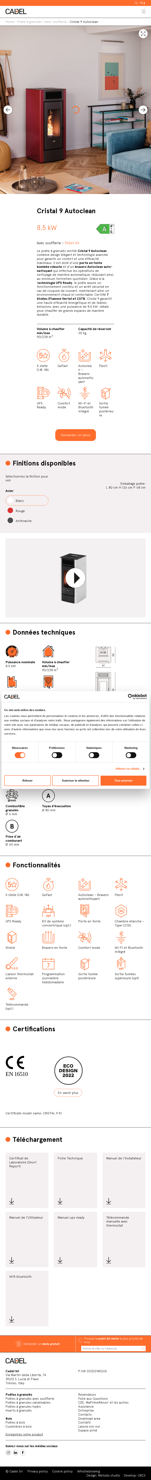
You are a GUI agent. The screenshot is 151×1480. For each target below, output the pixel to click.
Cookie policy (62, 1471)
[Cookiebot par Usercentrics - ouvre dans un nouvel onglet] (131, 696)
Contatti (84, 1422)
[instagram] (8, 1452)
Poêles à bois (15, 1422)
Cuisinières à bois (19, 1426)
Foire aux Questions (93, 1398)
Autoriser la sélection (75, 780)
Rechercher (136, 3)
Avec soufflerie (56, 22)
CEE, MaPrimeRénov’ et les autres (103, 1402)
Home (10, 22)
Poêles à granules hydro (23, 1406)
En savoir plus (68, 1093)
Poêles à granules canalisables (28, 1402)
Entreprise (86, 1410)
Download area (89, 1418)
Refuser (27, 780)
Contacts (85, 1414)
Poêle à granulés (29, 22)
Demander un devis (75, 435)
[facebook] (23, 1452)
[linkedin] (15, 1452)
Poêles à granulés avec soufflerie (30, 1398)
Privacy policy (37, 1471)
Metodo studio (109, 1475)
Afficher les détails (127, 768)
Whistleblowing (88, 1471)
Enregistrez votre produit (24, 1434)
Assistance (86, 1406)
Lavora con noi (89, 1426)
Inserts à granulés (19, 1410)
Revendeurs (87, 1394)
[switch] (57, 755)
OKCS (141, 1475)
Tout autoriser (124, 780)
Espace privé (87, 1430)
